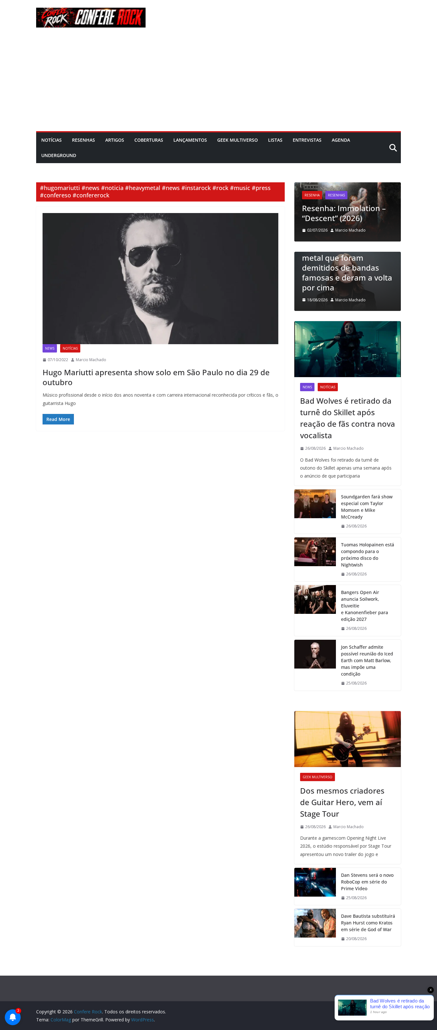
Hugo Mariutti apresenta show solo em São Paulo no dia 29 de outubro (156, 377)
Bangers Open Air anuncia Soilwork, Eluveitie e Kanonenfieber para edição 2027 (364, 605)
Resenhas (83, 140)
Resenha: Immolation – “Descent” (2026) (334, 213)
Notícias (51, 140)
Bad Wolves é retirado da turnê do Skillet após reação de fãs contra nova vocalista (347, 417)
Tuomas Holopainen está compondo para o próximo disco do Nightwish (367, 555)
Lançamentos (190, 140)
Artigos (114, 140)
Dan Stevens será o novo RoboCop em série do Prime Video (367, 881)
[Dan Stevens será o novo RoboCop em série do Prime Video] (315, 886)
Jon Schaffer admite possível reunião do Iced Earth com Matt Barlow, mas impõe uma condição (367, 660)
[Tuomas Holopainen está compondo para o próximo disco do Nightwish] (315, 559)
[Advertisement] (218, 83)
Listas (275, 140)
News (49, 348)
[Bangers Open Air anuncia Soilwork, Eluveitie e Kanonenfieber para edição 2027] (315, 610)
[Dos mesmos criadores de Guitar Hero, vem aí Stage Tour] (347, 739)
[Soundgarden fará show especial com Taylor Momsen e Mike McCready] (315, 511)
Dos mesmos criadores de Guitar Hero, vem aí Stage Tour (342, 802)
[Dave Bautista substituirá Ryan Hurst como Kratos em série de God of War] (315, 927)
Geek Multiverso (237, 140)
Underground (58, 155)
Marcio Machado (91, 359)
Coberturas (148, 140)
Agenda (341, 140)
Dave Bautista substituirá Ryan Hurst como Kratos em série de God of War (368, 922)
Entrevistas (307, 140)
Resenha (301, 195)
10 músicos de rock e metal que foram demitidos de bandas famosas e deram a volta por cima (343, 267)
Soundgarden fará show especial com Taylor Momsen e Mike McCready (367, 507)
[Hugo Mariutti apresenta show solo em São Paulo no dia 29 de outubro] (160, 278)
